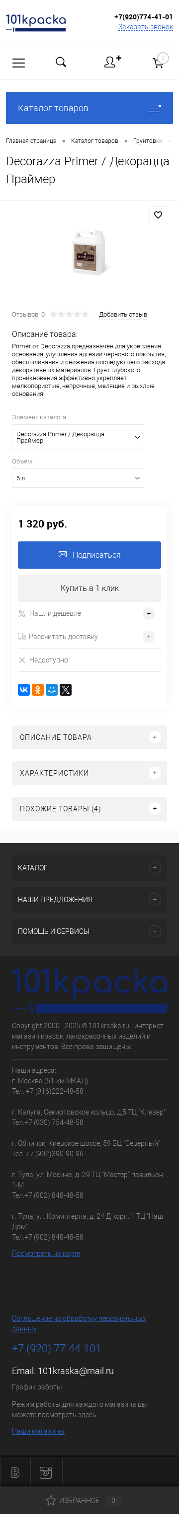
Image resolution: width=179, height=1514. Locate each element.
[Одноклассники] (38, 690)
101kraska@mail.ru (76, 1371)
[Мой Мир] (52, 690)
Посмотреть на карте (46, 1253)
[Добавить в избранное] (158, 215)
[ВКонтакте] (24, 690)
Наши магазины (38, 1431)
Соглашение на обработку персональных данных (79, 1324)
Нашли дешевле (55, 613)
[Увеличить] (89, 251)
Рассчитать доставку (63, 637)
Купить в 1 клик (90, 588)
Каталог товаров (53, 108)
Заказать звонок (145, 27)
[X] (66, 690)
